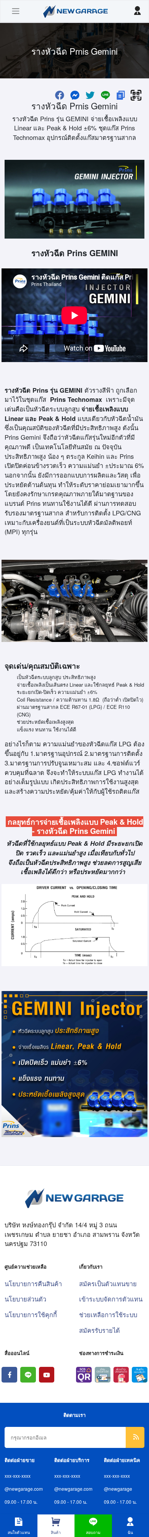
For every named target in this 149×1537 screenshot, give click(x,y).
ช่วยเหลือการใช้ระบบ (108, 1314)
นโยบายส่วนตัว (25, 1298)
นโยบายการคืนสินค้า (33, 1283)
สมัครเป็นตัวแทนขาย (108, 1283)
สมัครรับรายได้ (99, 1330)
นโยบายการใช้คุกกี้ (31, 1314)
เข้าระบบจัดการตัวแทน (111, 1298)
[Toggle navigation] (15, 11)
